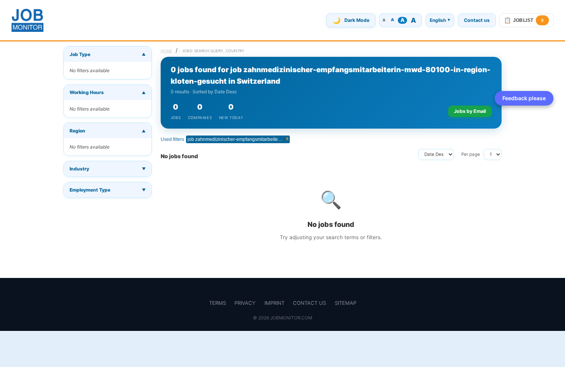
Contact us (477, 20)
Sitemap (345, 303)
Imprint (274, 303)
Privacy (245, 303)
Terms (217, 303)
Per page (470, 154)
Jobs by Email (470, 111)
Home (166, 50)
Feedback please (524, 98)
